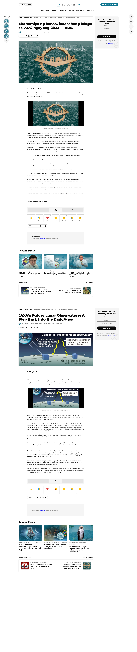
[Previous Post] (25, 290)
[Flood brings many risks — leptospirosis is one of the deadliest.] (55, 532)
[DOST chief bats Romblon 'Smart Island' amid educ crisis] (81, 261)
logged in (42, 238)
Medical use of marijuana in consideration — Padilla (70, 291)
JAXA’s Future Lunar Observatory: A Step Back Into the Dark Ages (40, 291)
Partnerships (34, 562)
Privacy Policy (111, 43)
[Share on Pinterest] (31, 36)
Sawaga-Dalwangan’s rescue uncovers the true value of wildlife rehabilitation (79, 549)
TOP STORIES (28, 17)
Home (20, 17)
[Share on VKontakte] (34, 36)
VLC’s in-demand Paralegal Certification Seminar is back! (41, 566)
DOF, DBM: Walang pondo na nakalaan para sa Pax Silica (29, 275)
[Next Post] (87, 290)
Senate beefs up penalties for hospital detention (55, 274)
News (32, 32)
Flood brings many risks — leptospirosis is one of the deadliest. (55, 546)
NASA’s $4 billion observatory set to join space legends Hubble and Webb (30, 547)
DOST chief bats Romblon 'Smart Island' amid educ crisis (80, 275)
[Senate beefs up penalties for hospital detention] (55, 261)
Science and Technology (46, 323)
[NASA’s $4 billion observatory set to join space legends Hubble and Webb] (30, 532)
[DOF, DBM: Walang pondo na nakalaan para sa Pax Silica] (30, 261)
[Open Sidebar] (131, 21)
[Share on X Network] (29, 36)
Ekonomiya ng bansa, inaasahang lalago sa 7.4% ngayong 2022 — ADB (70, 566)
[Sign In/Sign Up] (131, 16)
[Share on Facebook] (26, 36)
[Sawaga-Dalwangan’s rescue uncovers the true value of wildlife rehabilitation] (81, 532)
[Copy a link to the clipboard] (37, 36)
